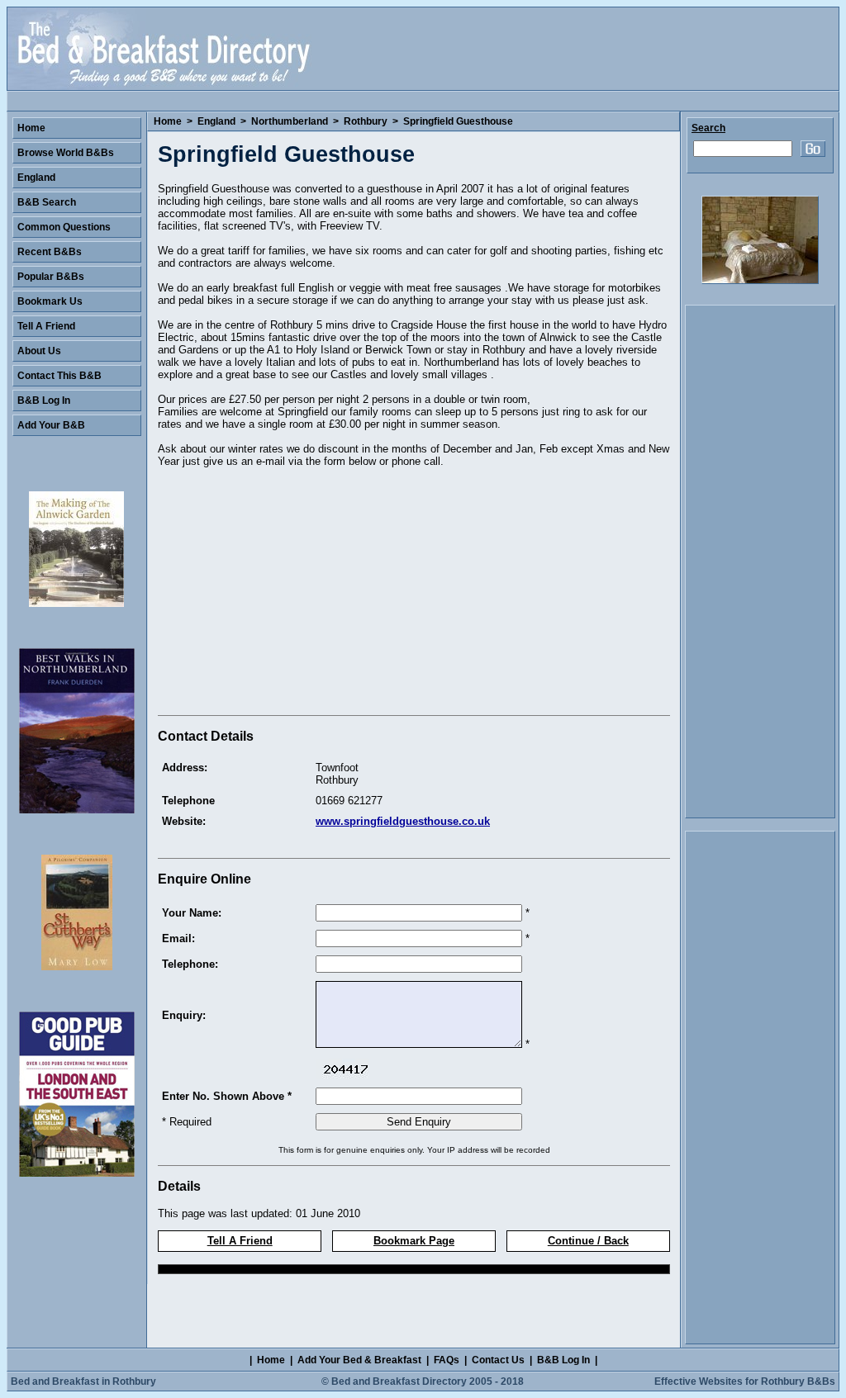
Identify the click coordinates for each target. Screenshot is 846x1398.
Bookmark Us (50, 301)
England (216, 121)
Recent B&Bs (49, 252)
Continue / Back (588, 1241)
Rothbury (365, 121)
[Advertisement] (296, 593)
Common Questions (64, 227)
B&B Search (46, 202)
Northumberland (289, 121)
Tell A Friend (240, 1241)
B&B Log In (43, 400)
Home (168, 121)
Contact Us (498, 1360)
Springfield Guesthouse (458, 121)
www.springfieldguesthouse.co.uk (403, 821)
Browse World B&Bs (65, 153)
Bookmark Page (413, 1241)
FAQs (446, 1360)
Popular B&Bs (50, 276)
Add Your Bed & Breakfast (359, 1360)
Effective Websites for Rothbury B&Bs (744, 1381)
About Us (39, 351)
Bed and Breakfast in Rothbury (83, 1381)
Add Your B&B (51, 425)
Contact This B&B (59, 375)
